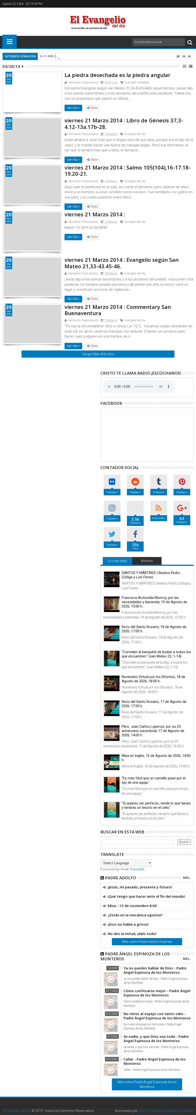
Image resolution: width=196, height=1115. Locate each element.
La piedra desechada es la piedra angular (117, 74)
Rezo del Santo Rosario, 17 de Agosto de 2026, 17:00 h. (154, 704)
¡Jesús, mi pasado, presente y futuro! (140, 887)
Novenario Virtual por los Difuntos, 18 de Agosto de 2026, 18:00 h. (153, 679)
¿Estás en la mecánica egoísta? (135, 915)
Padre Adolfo (120, 877)
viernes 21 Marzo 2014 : (95, 214)
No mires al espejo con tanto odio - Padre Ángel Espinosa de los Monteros (157, 1015)
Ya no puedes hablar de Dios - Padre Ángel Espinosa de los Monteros (155, 970)
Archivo (147, 561)
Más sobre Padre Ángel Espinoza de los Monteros (147, 1084)
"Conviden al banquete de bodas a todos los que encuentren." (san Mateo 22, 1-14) (156, 654)
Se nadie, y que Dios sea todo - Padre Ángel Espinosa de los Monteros (156, 1038)
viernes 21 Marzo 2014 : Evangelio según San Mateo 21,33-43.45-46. (122, 262)
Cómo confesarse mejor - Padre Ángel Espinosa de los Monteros (157, 992)
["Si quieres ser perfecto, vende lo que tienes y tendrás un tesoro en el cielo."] (112, 810)
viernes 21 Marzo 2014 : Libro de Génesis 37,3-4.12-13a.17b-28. (124, 123)
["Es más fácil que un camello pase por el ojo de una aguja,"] (112, 785)
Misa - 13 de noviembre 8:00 (132, 905)
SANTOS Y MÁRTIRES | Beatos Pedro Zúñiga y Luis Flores (151, 575)
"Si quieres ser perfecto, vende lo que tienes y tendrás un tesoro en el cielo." (156, 805)
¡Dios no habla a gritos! (128, 924)
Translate (137, 869)
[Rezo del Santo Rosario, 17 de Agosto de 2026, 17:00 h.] (112, 708)
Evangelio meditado (137, 82)
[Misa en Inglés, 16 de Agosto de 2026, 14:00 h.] (112, 762)
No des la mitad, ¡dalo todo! (132, 933)
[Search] (190, 42)
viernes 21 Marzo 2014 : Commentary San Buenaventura (118, 310)
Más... (187, 878)
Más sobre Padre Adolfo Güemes (147, 942)
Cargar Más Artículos (98, 354)
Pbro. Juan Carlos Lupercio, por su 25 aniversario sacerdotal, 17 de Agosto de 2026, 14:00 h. (153, 730)
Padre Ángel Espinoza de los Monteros (135, 956)
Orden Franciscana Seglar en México (166, 1111)
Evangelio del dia (135, 134)
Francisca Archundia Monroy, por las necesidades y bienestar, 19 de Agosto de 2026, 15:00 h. (154, 602)
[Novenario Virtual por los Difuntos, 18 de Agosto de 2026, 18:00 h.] (112, 683)
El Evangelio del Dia (16, 1111)
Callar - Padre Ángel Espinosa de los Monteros (155, 1061)
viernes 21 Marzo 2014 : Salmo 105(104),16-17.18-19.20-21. (128, 170)
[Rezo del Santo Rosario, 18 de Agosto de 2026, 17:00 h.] (112, 633)
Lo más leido (117, 561)
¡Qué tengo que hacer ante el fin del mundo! (146, 896)
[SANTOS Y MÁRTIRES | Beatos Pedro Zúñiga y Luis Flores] (112, 579)
